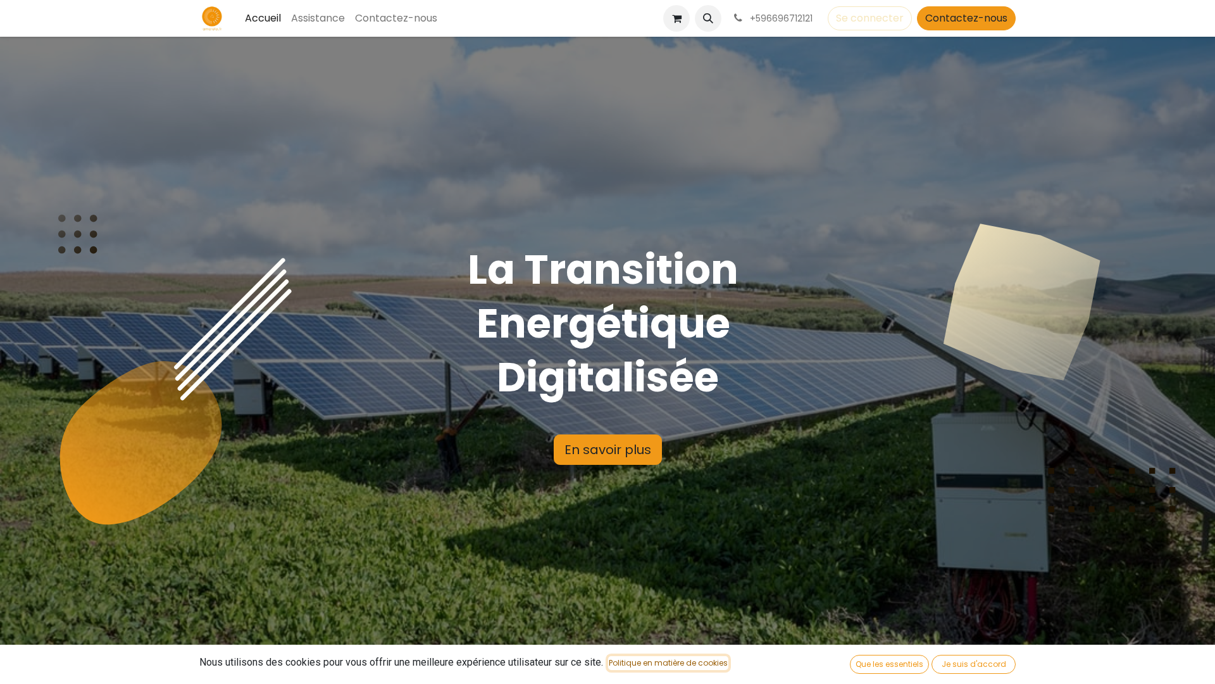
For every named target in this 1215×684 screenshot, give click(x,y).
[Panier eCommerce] (676, 18)
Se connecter (870, 18)
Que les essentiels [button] (889, 664)
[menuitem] (263, 18)
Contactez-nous (966, 18)
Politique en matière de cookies (668, 662)
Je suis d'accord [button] (974, 664)
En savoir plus (607, 450)
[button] (708, 18)
